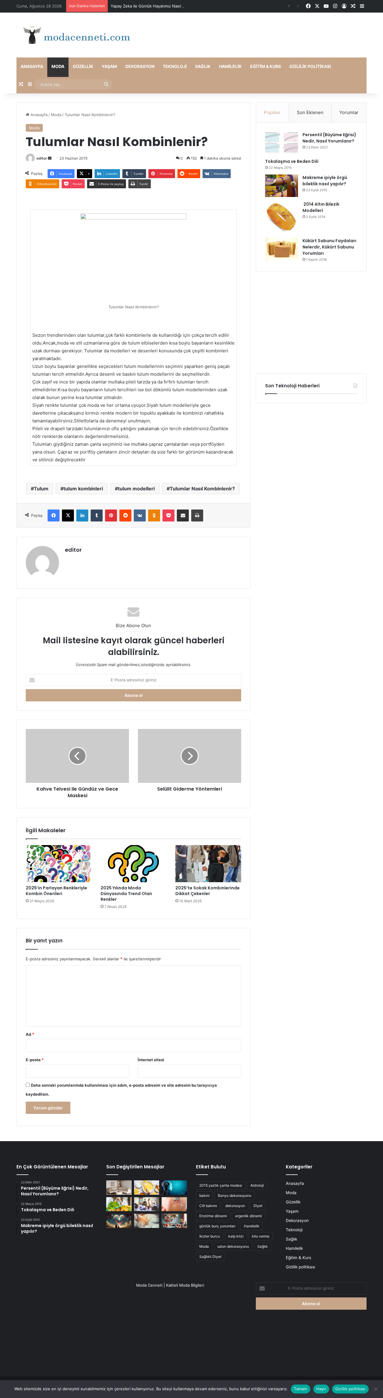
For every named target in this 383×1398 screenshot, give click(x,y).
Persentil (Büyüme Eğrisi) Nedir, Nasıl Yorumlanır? (329, 138)
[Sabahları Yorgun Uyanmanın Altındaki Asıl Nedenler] (146, 1221)
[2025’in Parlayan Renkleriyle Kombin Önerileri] (59, 863)
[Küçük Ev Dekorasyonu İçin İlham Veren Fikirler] (119, 1187)
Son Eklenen (310, 112)
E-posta (35, 1059)
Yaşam (109, 66)
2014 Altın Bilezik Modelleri (321, 207)
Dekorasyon (139, 66)
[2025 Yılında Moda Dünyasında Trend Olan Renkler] (133, 863)
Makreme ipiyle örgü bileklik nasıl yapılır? (325, 181)
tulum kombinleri (83, 489)
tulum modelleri (136, 489)
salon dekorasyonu (233, 1246)
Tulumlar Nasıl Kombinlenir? (202, 489)
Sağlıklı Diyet (210, 1256)
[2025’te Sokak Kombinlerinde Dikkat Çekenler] (208, 863)
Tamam (300, 1388)
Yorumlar (348, 112)
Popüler (272, 112)
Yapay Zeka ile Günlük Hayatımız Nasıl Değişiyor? (156, 6)
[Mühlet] (74, 35)
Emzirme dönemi (213, 1216)
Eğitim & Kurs (265, 66)
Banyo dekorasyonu (234, 1195)
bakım (204, 1195)
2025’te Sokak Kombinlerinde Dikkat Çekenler (207, 891)
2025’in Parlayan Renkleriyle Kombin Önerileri (56, 891)
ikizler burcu (209, 1236)
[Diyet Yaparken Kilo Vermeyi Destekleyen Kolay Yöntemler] (119, 1204)
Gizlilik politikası (310, 66)
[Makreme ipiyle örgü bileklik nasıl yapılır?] (281, 186)
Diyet (257, 1205)
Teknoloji (175, 66)
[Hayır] (376, 1389)
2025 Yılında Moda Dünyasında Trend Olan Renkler (126, 893)
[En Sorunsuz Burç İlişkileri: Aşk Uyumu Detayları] (119, 1221)
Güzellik (83, 66)
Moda (57, 66)
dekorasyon (235, 1205)
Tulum (41, 489)
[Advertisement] (311, 322)
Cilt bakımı (208, 1205)
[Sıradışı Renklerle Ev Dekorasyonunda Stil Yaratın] (174, 1221)
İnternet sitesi (151, 1059)
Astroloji (257, 1185)
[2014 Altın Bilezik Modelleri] (281, 217)
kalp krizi (236, 1236)
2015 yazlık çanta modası (220, 1185)
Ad (30, 1034)
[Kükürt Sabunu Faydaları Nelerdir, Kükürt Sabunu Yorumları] (281, 249)
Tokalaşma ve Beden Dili (291, 161)
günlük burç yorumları (217, 1226)
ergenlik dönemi (248, 1216)
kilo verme (260, 1236)
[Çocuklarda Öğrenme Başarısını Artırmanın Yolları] (146, 1204)
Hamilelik (230, 66)
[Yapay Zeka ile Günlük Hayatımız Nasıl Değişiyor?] (174, 1187)
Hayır (321, 1388)
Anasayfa (32, 66)
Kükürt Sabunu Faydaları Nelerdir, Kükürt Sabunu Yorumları (329, 247)
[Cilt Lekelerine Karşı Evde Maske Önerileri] (146, 1187)
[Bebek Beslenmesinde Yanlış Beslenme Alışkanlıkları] (174, 1204)
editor (42, 158)
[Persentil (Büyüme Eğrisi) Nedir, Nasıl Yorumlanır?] (281, 143)
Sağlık (203, 66)
